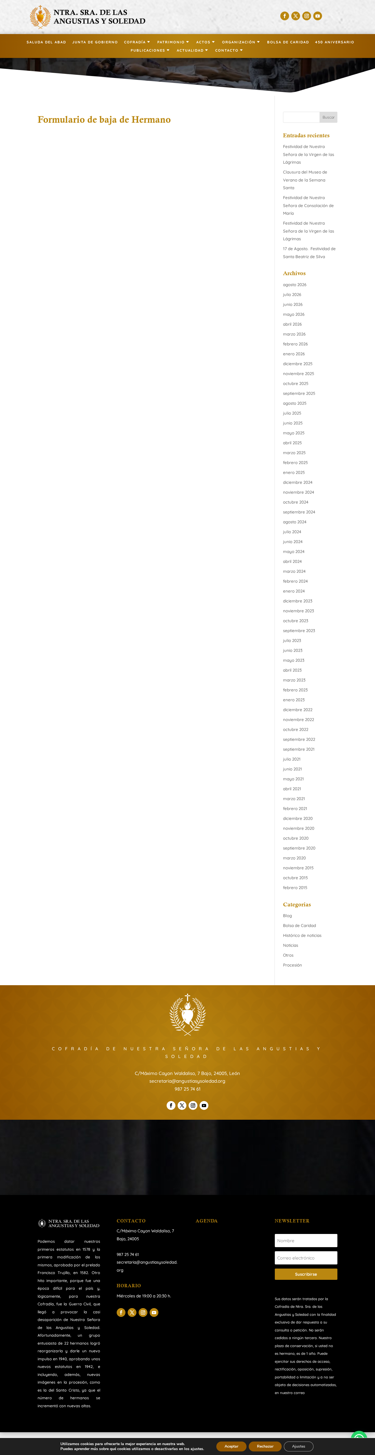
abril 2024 (292, 561)
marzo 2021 (294, 798)
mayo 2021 (293, 778)
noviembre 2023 (298, 610)
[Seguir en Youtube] (317, 16)
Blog (287, 915)
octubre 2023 (295, 620)
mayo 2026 (293, 314)
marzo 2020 (294, 858)
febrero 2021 (295, 808)
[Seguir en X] (295, 16)
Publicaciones (148, 50)
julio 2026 (292, 294)
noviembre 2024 (298, 492)
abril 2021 (292, 788)
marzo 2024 (294, 571)
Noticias (290, 945)
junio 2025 (293, 423)
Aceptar (231, 1446)
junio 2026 (293, 304)
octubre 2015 (295, 877)
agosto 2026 (294, 284)
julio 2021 (292, 759)
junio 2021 (292, 769)
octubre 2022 (295, 729)
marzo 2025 (294, 452)
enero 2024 (294, 591)
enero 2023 (294, 699)
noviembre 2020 (298, 828)
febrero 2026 (295, 344)
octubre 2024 (295, 502)
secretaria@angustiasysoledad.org (187, 1081)
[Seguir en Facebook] (284, 16)
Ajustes (298, 1446)
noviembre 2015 (298, 867)
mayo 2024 (293, 551)
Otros (288, 955)
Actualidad (190, 50)
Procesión (292, 965)
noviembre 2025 (298, 373)
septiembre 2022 (299, 739)
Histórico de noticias (302, 935)
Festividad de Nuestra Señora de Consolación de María (308, 205)
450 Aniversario (334, 42)
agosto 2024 (294, 521)
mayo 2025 (293, 432)
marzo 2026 (294, 334)
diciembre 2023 (297, 601)
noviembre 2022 (298, 719)
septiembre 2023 (299, 630)
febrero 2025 (295, 462)
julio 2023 (292, 640)
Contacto (227, 50)
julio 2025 (292, 413)
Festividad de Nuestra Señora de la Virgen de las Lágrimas (308, 154)
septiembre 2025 (299, 393)
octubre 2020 (296, 838)
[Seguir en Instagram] (306, 16)
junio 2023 (293, 650)
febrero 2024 (295, 581)
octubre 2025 (295, 383)
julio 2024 (292, 531)
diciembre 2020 (298, 818)
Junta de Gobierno (95, 42)
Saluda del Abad (46, 42)
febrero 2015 (295, 887)
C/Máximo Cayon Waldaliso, (144, 1230)
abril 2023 (292, 670)
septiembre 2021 (299, 749)
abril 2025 (292, 442)
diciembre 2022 (297, 709)
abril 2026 (292, 324)
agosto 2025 (294, 403)
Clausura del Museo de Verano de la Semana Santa (305, 179)
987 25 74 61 (187, 1089)
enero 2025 (294, 472)
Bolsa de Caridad (288, 42)
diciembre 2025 (297, 363)
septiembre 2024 (299, 512)
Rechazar (265, 1446)
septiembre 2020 (299, 848)
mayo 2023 (293, 660)
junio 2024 (293, 541)
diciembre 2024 (297, 482)
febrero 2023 (295, 689)
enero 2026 (294, 353)
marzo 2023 (294, 680)
